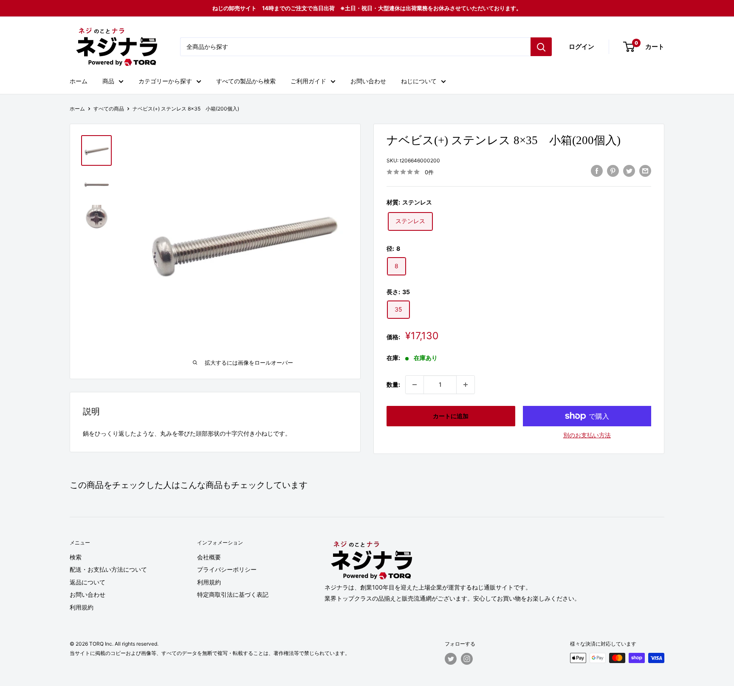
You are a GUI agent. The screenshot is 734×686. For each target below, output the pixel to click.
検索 (76, 557)
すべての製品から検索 (246, 81)
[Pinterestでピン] (613, 171)
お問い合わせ (368, 81)
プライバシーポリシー (227, 569)
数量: (393, 384)
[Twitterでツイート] (629, 171)
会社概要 (209, 557)
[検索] (541, 46)
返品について (87, 582)
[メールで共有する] (645, 171)
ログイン (581, 47)
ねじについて (419, 81)
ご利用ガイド (308, 81)
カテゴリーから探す (165, 81)
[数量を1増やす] (465, 385)
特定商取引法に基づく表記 (232, 594)
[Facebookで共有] (597, 171)
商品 (108, 81)
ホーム (79, 81)
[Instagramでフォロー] (467, 659)
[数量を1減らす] (414, 385)
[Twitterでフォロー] (451, 659)
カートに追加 (451, 416)
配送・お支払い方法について (108, 569)
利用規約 (81, 607)
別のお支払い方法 (587, 435)
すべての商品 (108, 108)
